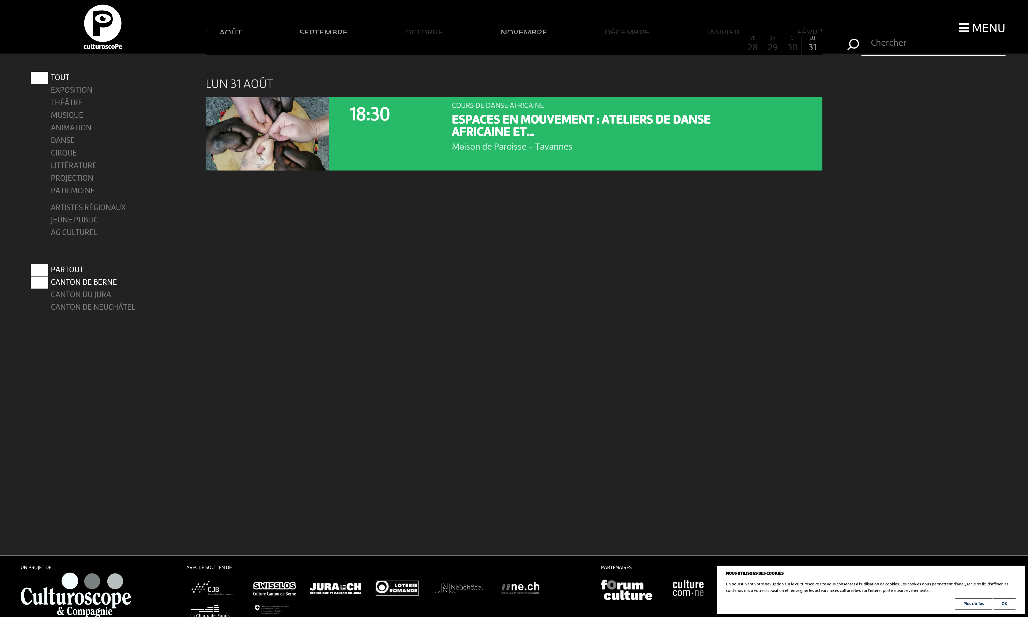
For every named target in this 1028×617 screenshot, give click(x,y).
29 (773, 44)
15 (494, 44)
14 (474, 44)
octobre (425, 31)
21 (614, 44)
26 (713, 44)
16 (514, 44)
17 (534, 44)
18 (554, 44)
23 (653, 44)
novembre (525, 31)
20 (593, 44)
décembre (627, 31)
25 (693, 44)
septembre (324, 31)
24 (673, 44)
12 (434, 44)
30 (793, 44)
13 (454, 44)
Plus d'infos (973, 604)
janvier (724, 31)
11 (414, 44)
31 (812, 44)
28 (753, 44)
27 (733, 44)
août (231, 31)
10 (394, 44)
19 (573, 44)
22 (633, 44)
